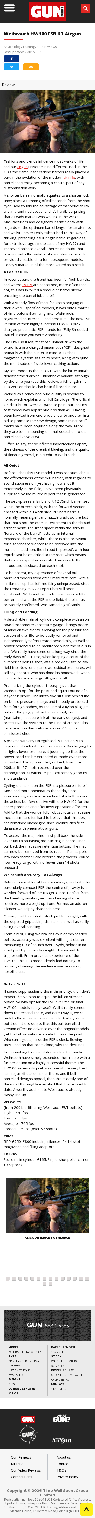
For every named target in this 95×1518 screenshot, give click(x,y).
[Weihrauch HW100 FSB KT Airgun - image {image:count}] (47, 1206)
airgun (22, 166)
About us (64, 1457)
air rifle (69, 177)
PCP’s (27, 284)
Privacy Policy (67, 1477)
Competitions (21, 1477)
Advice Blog (12, 46)
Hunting (29, 46)
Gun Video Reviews (26, 1470)
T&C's (61, 1470)
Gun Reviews (47, 46)
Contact (63, 1463)
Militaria (17, 1463)
